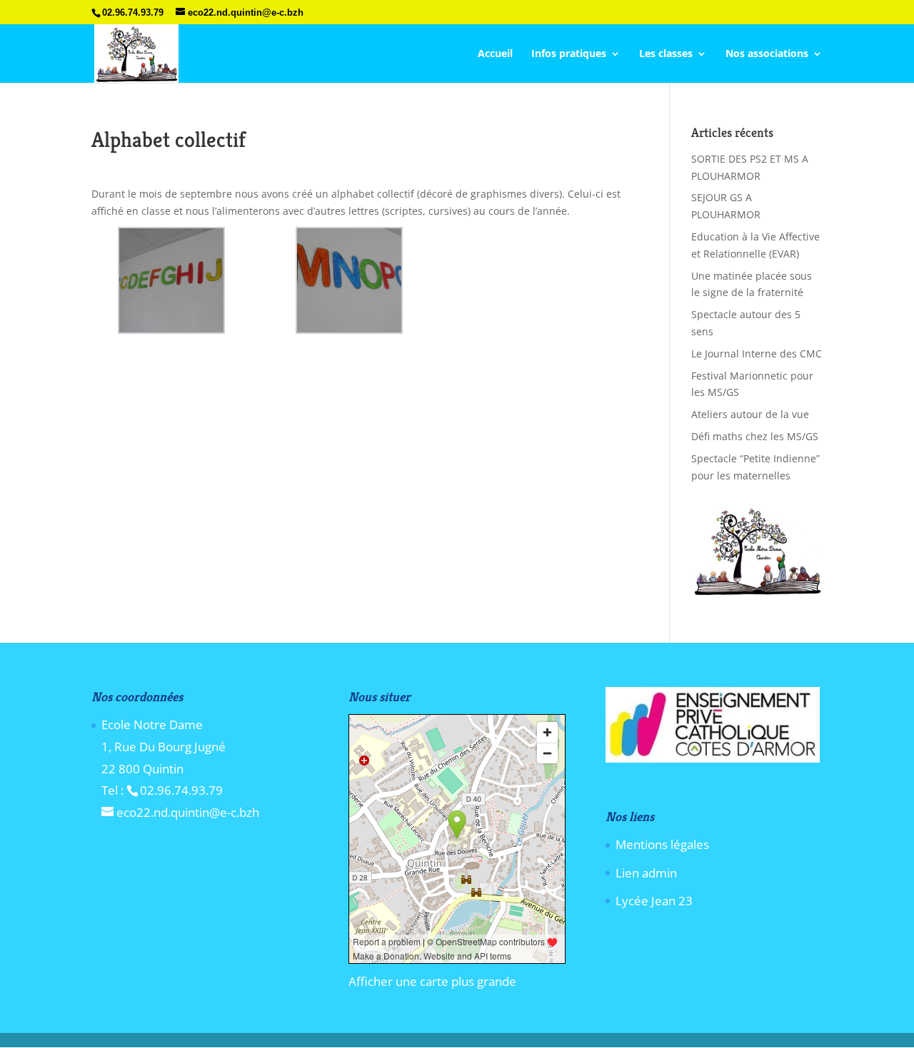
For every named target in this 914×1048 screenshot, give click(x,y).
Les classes (666, 54)
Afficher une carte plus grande (432, 981)
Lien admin (646, 873)
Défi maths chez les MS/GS (754, 436)
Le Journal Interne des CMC (756, 353)
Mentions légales (662, 844)
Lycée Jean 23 (654, 900)
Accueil (495, 54)
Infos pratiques (568, 54)
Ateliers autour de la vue (750, 414)
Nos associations (766, 54)
